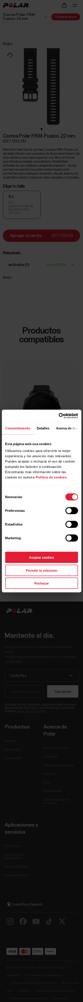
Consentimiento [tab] (17, 428)
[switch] (71, 510)
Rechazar (41, 583)
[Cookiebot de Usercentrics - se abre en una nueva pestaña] (59, 416)
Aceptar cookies (41, 557)
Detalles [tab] (43, 428)
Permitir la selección (41, 570)
